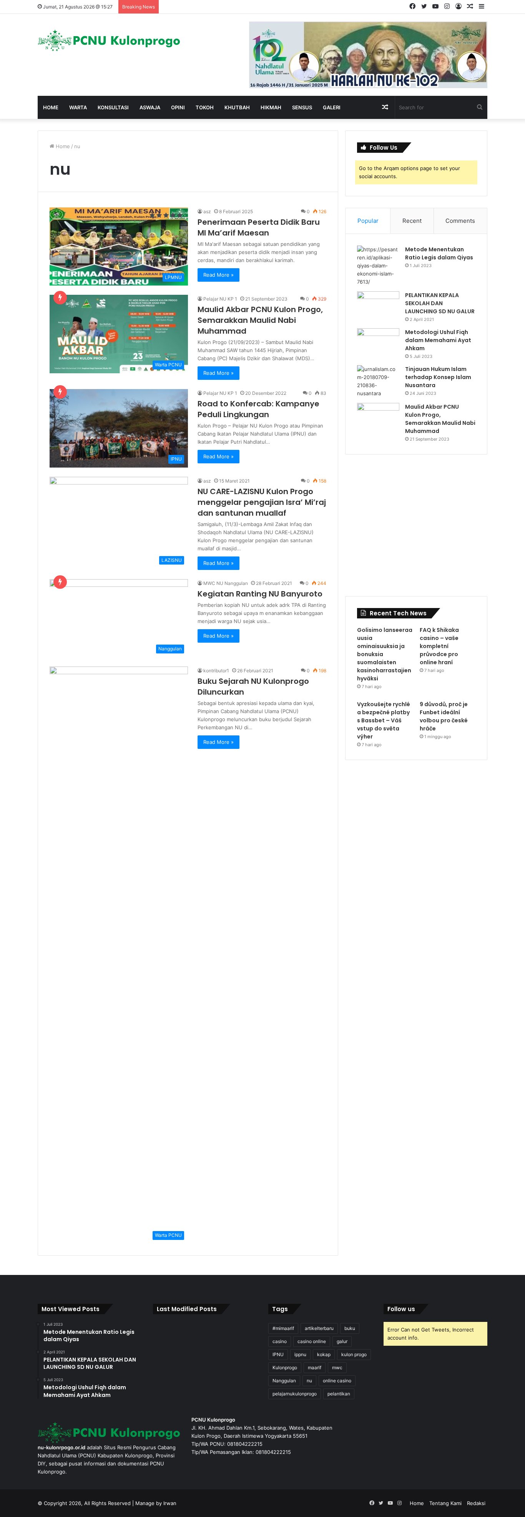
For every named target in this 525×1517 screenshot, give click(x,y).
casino (279, 1341)
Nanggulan (284, 1380)
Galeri (332, 107)
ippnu (300, 1354)
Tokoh (205, 107)
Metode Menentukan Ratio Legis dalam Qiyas (439, 253)
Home (50, 107)
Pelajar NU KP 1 (220, 299)
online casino (337, 1380)
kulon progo (354, 1354)
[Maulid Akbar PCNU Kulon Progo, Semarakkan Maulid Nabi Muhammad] (378, 417)
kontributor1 (216, 670)
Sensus (302, 107)
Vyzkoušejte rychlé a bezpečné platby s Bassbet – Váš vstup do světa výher (383, 720)
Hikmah (271, 107)
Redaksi (476, 1503)
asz (207, 211)
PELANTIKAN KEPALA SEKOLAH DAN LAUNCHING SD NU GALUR (440, 303)
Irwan (169, 1503)
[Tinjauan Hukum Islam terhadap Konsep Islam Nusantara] (378, 381)
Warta (78, 107)
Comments (460, 220)
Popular (368, 220)
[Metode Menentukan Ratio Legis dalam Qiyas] (378, 266)
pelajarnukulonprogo (294, 1394)
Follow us (401, 1309)
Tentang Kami (445, 1503)
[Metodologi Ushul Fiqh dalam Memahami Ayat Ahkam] (378, 342)
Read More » (218, 275)
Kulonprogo (284, 1367)
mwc (337, 1367)
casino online (311, 1341)
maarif (314, 1367)
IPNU (278, 1354)
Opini (178, 107)
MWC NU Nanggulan (225, 583)
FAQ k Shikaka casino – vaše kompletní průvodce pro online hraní (439, 646)
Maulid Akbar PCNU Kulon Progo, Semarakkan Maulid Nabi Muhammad (260, 320)
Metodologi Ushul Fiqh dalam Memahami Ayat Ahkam (438, 340)
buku (349, 1328)
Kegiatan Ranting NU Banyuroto (260, 593)
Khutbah (237, 107)
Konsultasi (113, 107)
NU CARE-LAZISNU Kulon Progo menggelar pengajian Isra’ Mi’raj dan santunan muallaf (262, 502)
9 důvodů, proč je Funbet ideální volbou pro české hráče (444, 716)
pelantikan (338, 1394)
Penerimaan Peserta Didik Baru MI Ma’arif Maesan (259, 227)
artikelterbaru (319, 1328)
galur (342, 1341)
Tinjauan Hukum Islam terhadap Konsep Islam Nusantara (438, 377)
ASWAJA (150, 107)
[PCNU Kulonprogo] (109, 40)
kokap (324, 1354)
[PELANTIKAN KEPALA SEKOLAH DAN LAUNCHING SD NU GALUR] (378, 305)
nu (309, 1380)
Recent (412, 220)
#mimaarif (283, 1328)
